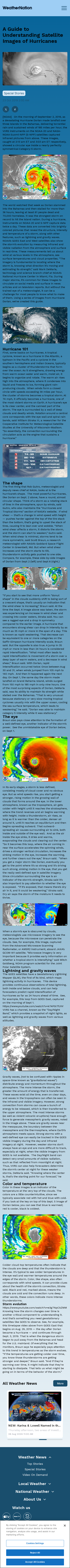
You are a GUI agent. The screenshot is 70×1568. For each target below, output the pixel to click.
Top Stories (35, 1463)
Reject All (35, 1552)
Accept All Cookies (35, 1562)
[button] (35, 1457)
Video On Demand (35, 1474)
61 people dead (44, 212)
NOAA (7, 116)
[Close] (64, 1525)
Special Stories (35, 1469)
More (60, 1383)
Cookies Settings (35, 1543)
